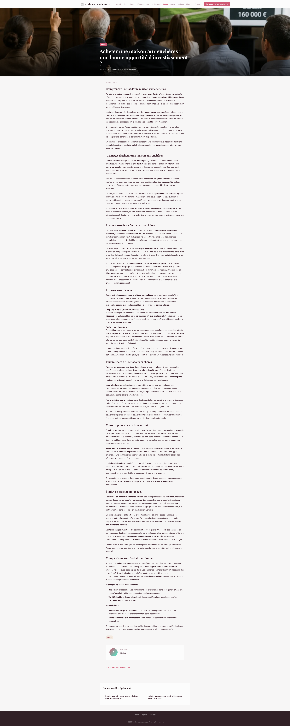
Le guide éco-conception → (217, 4)
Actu (125, 4)
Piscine (189, 4)
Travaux (198, 4)
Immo (165, 4)
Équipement (156, 4)
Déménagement (143, 4)
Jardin (172, 4)
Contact (153, 715)
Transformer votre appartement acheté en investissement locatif (121, 697)
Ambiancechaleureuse (96, 4)
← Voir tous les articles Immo (118, 667)
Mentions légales (140, 715)
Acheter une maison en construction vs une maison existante (165, 697)
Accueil (118, 4)
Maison (181, 4)
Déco (132, 4)
